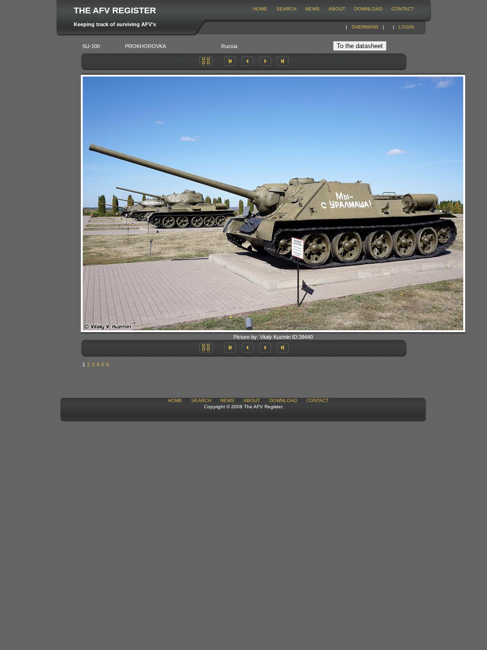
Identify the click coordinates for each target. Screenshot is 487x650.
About (337, 8)
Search (286, 8)
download (368, 8)
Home (260, 8)
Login (406, 27)
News (312, 8)
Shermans (365, 27)
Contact (402, 8)
